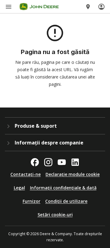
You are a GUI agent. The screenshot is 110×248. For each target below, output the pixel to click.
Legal (19, 188)
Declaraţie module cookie (73, 174)
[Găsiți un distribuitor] (88, 7)
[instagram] (48, 162)
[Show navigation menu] (8, 7)
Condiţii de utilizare (66, 201)
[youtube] (62, 162)
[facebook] (35, 162)
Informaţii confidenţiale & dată (63, 188)
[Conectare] (101, 7)
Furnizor (31, 201)
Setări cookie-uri (55, 214)
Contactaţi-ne (25, 174)
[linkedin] (75, 162)
